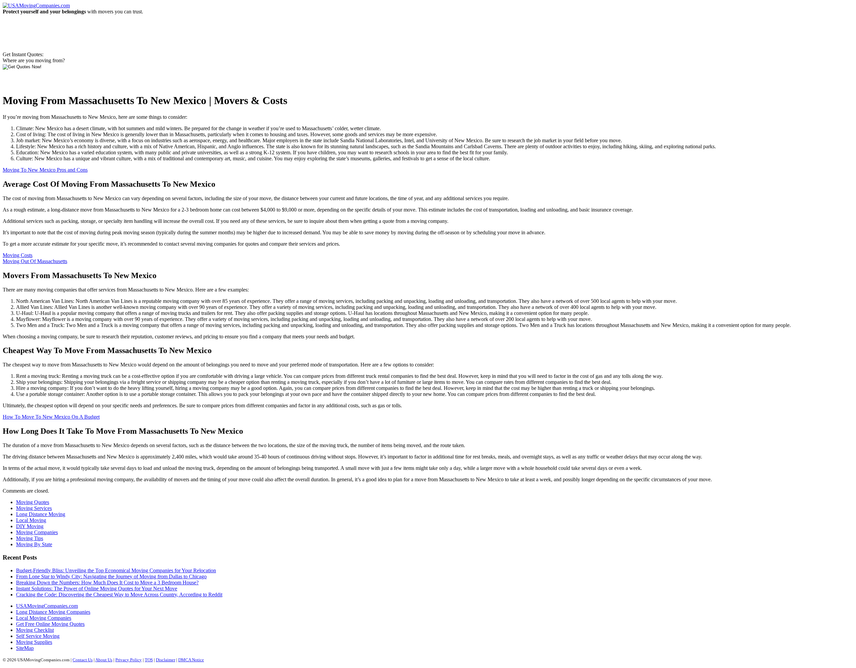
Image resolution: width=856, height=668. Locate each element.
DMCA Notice (191, 659)
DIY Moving (29, 526)
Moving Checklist (35, 630)
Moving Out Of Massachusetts (35, 261)
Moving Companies (37, 532)
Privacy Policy (128, 659)
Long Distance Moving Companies (53, 612)
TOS (149, 659)
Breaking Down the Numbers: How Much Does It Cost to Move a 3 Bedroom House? (107, 582)
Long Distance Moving (40, 514)
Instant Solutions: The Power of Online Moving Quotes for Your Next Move (96, 588)
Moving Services (34, 508)
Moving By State (34, 544)
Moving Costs (17, 255)
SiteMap (25, 648)
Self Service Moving (38, 636)
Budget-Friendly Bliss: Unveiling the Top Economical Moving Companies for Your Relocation (116, 570)
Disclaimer (165, 659)
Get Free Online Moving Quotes (50, 624)
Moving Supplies (34, 642)
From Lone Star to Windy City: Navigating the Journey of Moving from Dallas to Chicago (111, 576)
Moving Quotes (32, 502)
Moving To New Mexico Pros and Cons (45, 170)
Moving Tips (29, 538)
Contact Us (83, 659)
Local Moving (31, 520)
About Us (103, 659)
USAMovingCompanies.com (47, 606)
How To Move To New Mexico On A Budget (51, 417)
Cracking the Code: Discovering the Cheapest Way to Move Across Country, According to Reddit (119, 594)
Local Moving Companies (43, 618)
